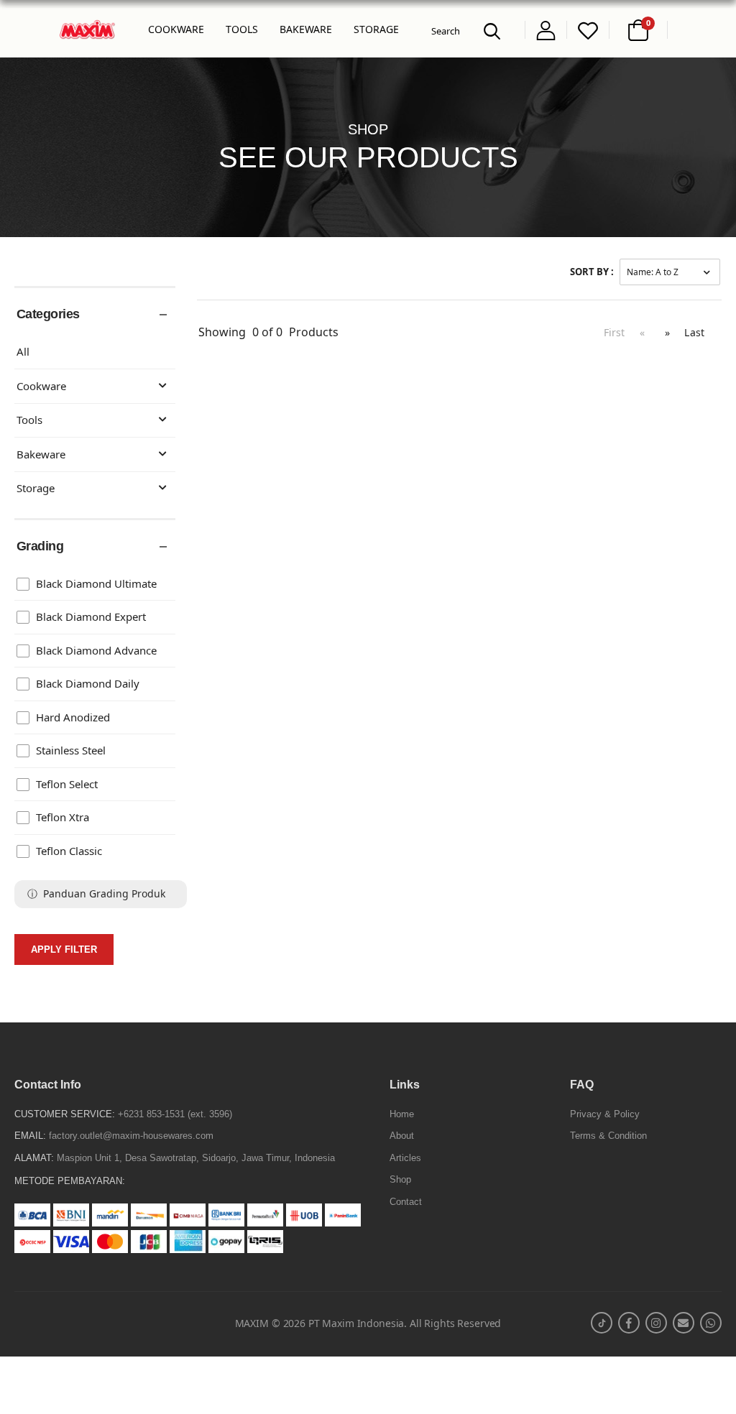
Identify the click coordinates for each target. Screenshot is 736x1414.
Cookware (41, 386)
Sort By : (592, 271)
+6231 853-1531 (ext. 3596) (175, 1114)
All (23, 352)
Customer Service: (64, 1114)
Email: (30, 1135)
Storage (36, 488)
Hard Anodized (73, 717)
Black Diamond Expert (91, 617)
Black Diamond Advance (96, 650)
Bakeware (41, 454)
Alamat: (34, 1157)
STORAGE (376, 29)
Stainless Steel (71, 750)
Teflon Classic (69, 851)
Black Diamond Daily (87, 683)
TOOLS (242, 29)
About (402, 1135)
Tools (29, 420)
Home (402, 1114)
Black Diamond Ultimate (96, 584)
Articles (405, 1157)
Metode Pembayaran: (69, 1180)
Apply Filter (64, 949)
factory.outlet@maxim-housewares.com (131, 1135)
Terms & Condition (608, 1135)
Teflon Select (67, 784)
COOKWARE (176, 29)
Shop (400, 1179)
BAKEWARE (306, 29)
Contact (406, 1201)
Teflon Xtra (62, 817)
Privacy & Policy (605, 1114)
